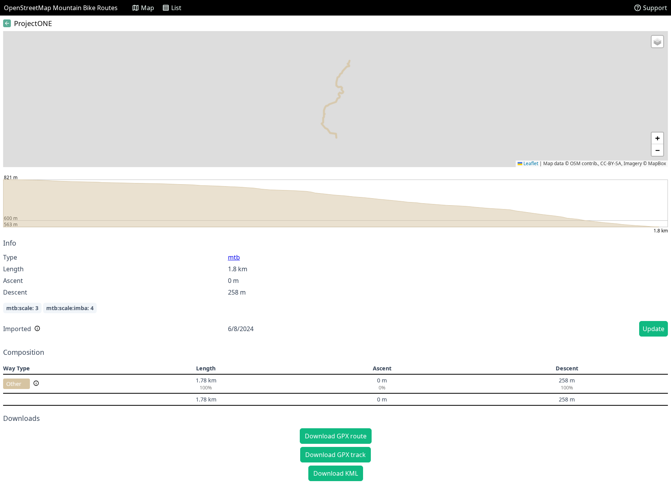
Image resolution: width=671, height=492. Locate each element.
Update (653, 329)
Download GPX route (336, 436)
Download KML (335, 473)
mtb (234, 257)
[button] (657, 41)
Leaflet (530, 163)
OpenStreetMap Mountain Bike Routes (61, 7)
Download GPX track (335, 454)
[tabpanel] (335, 289)
